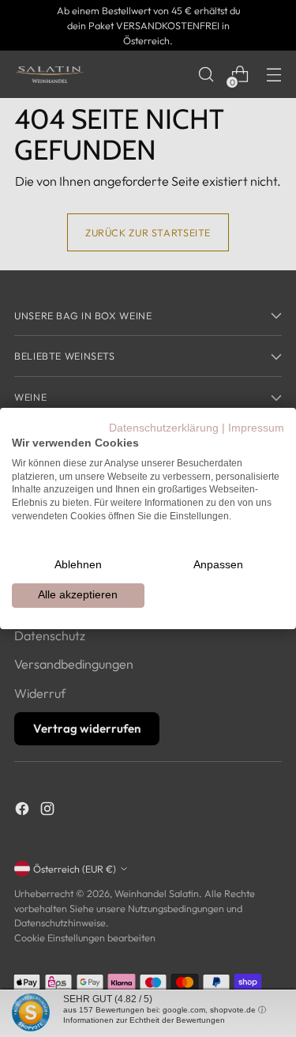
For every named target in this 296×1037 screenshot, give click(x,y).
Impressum (256, 428)
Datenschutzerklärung (164, 428)
